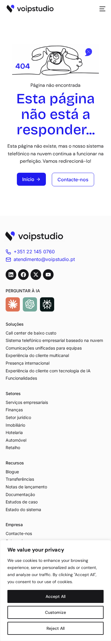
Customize (55, 612)
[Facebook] (23, 274)
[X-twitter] (35, 274)
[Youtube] (48, 274)
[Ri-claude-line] (13, 304)
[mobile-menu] (100, 9)
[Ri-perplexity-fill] (47, 304)
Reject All (55, 628)
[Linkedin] (11, 274)
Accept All (55, 596)
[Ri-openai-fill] (30, 304)
